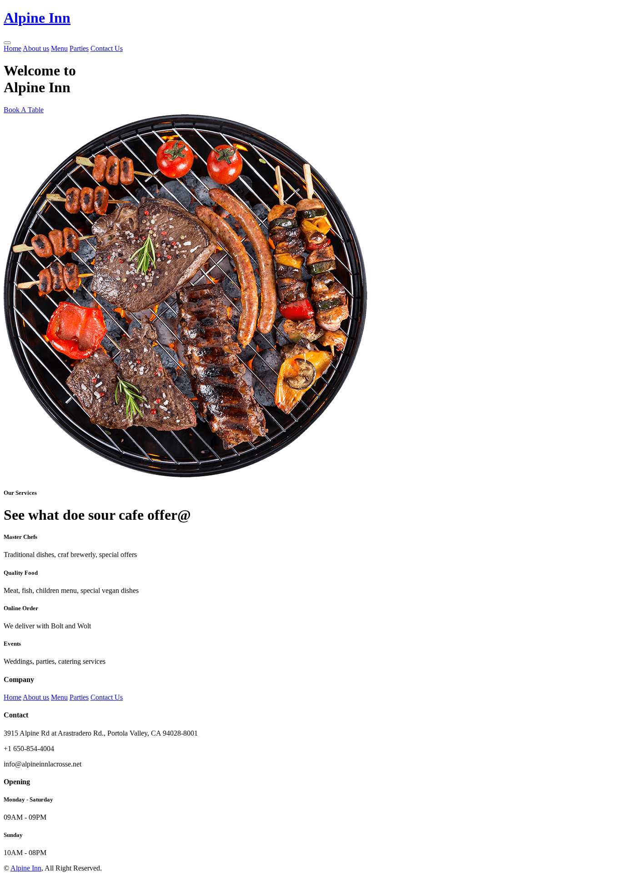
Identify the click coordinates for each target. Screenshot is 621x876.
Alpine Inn (25, 868)
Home (12, 48)
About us (36, 48)
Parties (79, 48)
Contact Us (106, 48)
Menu (59, 48)
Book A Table (24, 110)
